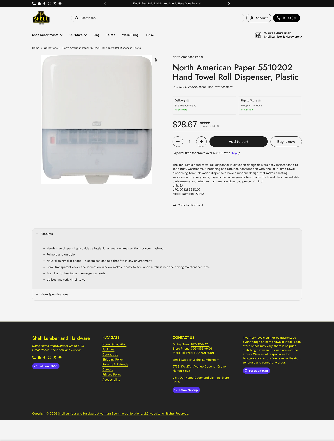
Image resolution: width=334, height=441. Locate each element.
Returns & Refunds (115, 364)
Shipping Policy (113, 359)
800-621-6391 (204, 353)
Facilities (108, 349)
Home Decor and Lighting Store (207, 378)
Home (35, 48)
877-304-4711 (200, 344)
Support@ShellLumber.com (200, 360)
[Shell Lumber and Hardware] (41, 17)
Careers (107, 369)
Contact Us (110, 354)
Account (262, 18)
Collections (51, 48)
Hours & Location (114, 344)
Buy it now (286, 141)
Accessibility (111, 379)
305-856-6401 (201, 348)
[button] (286, 18)
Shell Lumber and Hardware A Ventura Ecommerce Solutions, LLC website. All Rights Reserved (123, 413)
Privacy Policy (111, 374)
